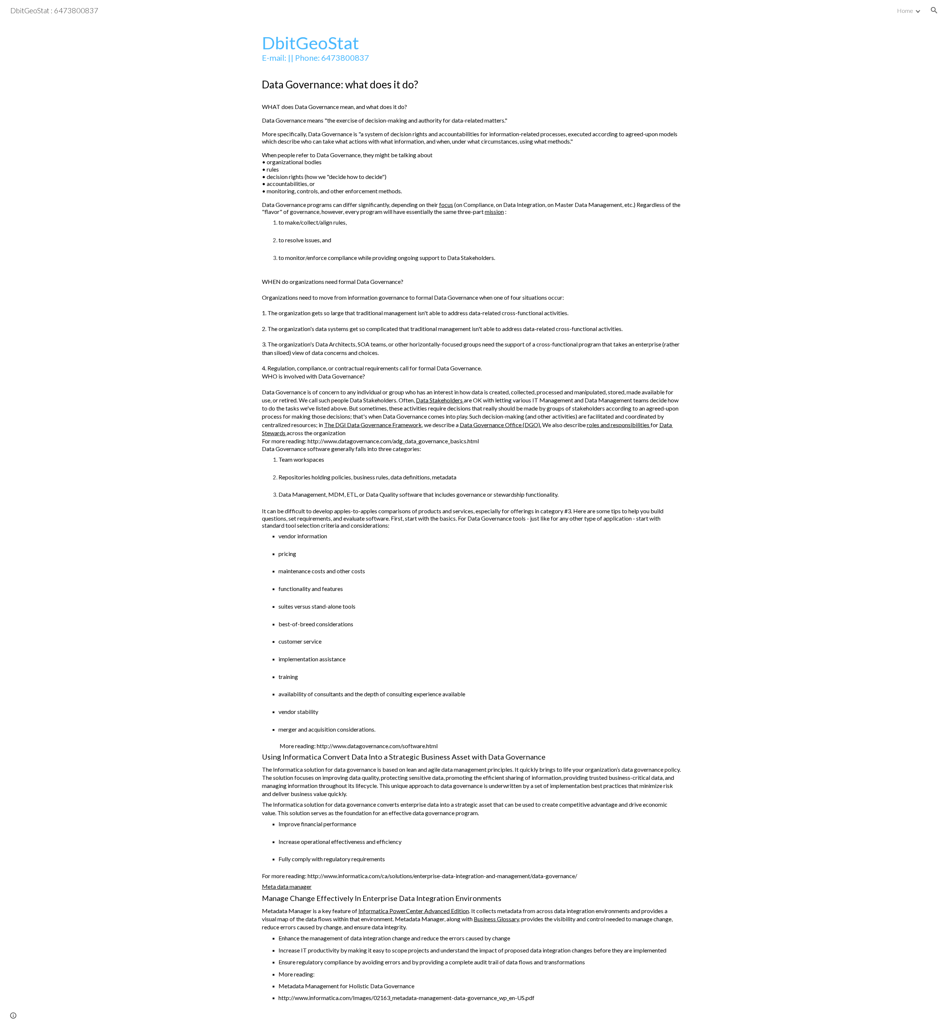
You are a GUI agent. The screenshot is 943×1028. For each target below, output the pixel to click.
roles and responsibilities (619, 424)
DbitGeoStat (310, 42)
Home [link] (905, 10)
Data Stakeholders (440, 400)
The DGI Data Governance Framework (373, 424)
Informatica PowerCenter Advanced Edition (413, 910)
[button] (934, 10)
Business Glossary (496, 918)
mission (494, 211)
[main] (471, 524)
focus (446, 204)
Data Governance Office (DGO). (500, 424)
